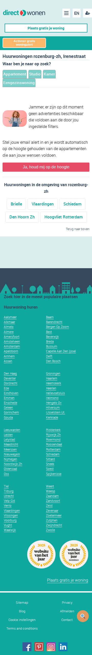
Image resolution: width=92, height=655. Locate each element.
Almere (9, 332)
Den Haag (10, 373)
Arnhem (9, 356)
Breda (50, 341)
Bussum (51, 346)
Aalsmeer (10, 317)
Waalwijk (10, 530)
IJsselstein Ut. (55, 412)
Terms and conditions (22, 628)
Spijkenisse (53, 474)
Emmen (9, 398)
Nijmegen (10, 459)
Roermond (53, 439)
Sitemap (22, 602)
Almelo (9, 327)
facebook (26, 646)
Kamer (49, 73)
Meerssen (10, 449)
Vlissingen (11, 515)
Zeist (49, 505)
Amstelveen (12, 341)
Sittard (50, 459)
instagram (51, 646)
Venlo (8, 505)
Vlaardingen (43, 204)
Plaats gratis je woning (46, 28)
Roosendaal (54, 444)
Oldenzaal (10, 469)
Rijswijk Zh (53, 435)
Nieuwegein (12, 454)
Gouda (8, 417)
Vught (8, 525)
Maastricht (11, 444)
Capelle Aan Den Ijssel (61, 351)
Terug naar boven (77, 229)
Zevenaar (52, 510)
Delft (49, 356)
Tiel (6, 486)
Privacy (67, 602)
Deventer (10, 378)
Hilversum (53, 407)
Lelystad (9, 439)
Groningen (53, 373)
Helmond (52, 398)
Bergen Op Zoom (57, 327)
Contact (67, 620)
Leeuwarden (12, 430)
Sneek (50, 464)
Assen (8, 361)
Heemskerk (53, 383)
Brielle (16, 204)
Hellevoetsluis (55, 393)
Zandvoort (53, 501)
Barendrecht (54, 322)
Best (49, 332)
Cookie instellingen (22, 620)
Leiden (8, 435)
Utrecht (9, 496)
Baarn (50, 317)
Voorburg (10, 520)
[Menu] (66, 13)
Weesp (50, 491)
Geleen (8, 407)
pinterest (38, 646)
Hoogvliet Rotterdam (63, 217)
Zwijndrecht (54, 525)
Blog (22, 611)
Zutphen (51, 520)
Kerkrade (52, 417)
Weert (50, 486)
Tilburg (9, 491)
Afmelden (67, 611)
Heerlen (51, 388)
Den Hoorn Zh (22, 217)
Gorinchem (11, 412)
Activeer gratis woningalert (24, 42)
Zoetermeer (54, 515)
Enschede (10, 403)
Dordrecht (10, 383)
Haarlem (51, 378)
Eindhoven (11, 393)
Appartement (14, 73)
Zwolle (50, 530)
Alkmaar (9, 322)
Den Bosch (53, 361)
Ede (6, 388)
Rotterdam (53, 449)
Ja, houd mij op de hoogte (46, 167)
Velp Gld (9, 501)
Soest (50, 469)
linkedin (63, 646)
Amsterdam (12, 346)
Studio (35, 73)
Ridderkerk (53, 430)
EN (76, 13)
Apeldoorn (11, 351)
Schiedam (72, 204)
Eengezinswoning (19, 82)
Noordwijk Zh (13, 464)
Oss (6, 474)
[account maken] (87, 13)
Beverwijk (52, 336)
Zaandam (52, 496)
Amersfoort (11, 336)
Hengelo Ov (54, 403)
